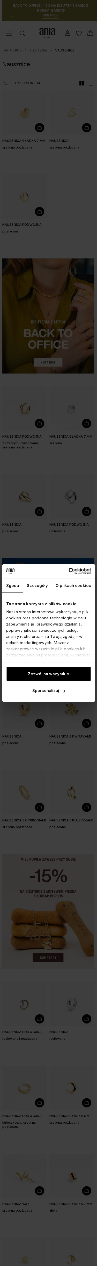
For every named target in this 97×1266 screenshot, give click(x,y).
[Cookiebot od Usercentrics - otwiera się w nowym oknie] (69, 571)
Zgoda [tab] (12, 585)
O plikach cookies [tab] (73, 585)
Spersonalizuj (45, 690)
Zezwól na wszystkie (48, 673)
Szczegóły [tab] (37, 585)
